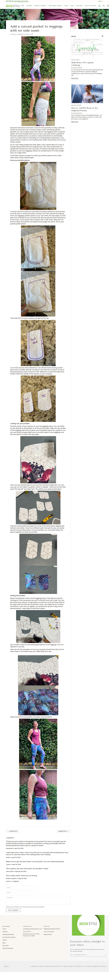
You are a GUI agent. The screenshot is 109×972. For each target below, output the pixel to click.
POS (86, 966)
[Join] (105, 954)
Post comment (13, 910)
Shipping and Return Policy (52, 929)
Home (4, 929)
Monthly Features (8, 948)
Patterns (5, 932)
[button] (29, 6)
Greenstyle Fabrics (8, 934)
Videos (5, 940)
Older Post (12, 831)
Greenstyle (35, 966)
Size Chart (6, 945)
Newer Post (63, 831)
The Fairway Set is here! (21, 1)
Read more (74, 78)
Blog (4, 943)
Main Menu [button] (6, 926)
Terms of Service (49, 932)
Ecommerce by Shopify (98, 966)
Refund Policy (48, 934)
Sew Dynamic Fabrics (9, 937)
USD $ (99, 1)
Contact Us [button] (27, 926)
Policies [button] (46, 926)
